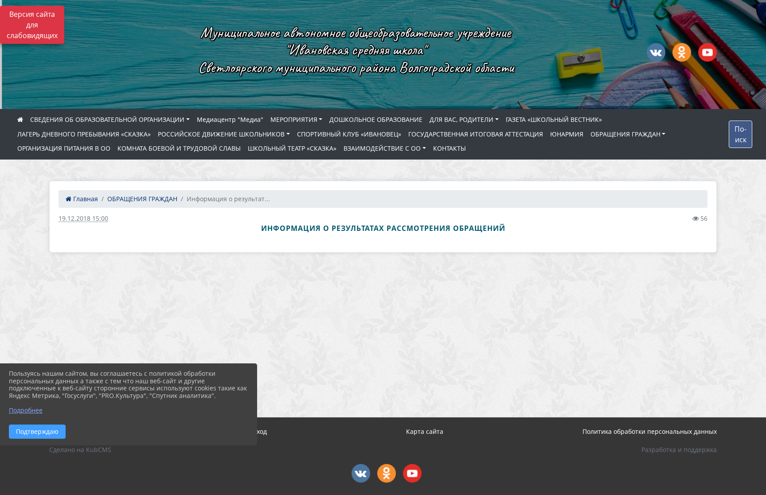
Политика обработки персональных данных (649, 431)
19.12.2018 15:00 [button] (83, 218)
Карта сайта (424, 431)
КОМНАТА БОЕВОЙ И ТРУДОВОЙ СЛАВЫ (179, 148)
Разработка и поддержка (679, 449)
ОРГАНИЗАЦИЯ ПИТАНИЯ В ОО (63, 148)
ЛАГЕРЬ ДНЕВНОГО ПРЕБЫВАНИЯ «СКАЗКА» (84, 134)
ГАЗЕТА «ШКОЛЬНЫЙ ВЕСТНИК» (554, 119)
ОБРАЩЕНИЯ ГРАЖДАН (625, 134)
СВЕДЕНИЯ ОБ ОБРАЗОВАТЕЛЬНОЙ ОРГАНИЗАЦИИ (107, 119)
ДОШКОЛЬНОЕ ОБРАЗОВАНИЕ (375, 119)
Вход (260, 431)
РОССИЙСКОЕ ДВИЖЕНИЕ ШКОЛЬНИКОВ (221, 134)
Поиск (740, 134)
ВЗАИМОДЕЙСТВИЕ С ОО (382, 148)
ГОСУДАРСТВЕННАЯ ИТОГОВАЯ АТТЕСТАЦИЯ (475, 134)
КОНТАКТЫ (449, 148)
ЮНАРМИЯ (566, 134)
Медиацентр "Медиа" (230, 119)
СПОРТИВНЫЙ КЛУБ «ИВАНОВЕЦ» (349, 134)
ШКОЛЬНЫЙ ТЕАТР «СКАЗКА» (292, 148)
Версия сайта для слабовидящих (32, 24)
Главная (84, 199)
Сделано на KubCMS (80, 449)
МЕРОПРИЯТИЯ (293, 119)
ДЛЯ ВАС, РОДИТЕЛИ (461, 119)
